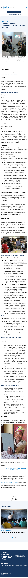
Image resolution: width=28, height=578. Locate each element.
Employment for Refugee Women (12, 470)
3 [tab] (15, 537)
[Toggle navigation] (1, 7)
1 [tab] (13, 537)
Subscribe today (4, 568)
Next (25, 518)
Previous (2, 518)
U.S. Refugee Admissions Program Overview (15, 468)
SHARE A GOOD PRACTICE (15, 14)
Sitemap (2, 574)
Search (26, 8)
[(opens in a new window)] (12, 499)
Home (3, 18)
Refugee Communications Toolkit (9, 482)
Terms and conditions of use (6, 573)
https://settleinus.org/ (6, 80)
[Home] (8, 7)
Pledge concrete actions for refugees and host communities (13, 533)
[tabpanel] (14, 522)
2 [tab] (14, 537)
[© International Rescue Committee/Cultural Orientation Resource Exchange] (2, 237)
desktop (7, 475)
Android (18, 475)
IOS (23, 475)
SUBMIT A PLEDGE (15, 12)
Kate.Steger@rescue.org (11, 75)
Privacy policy (3, 571)
